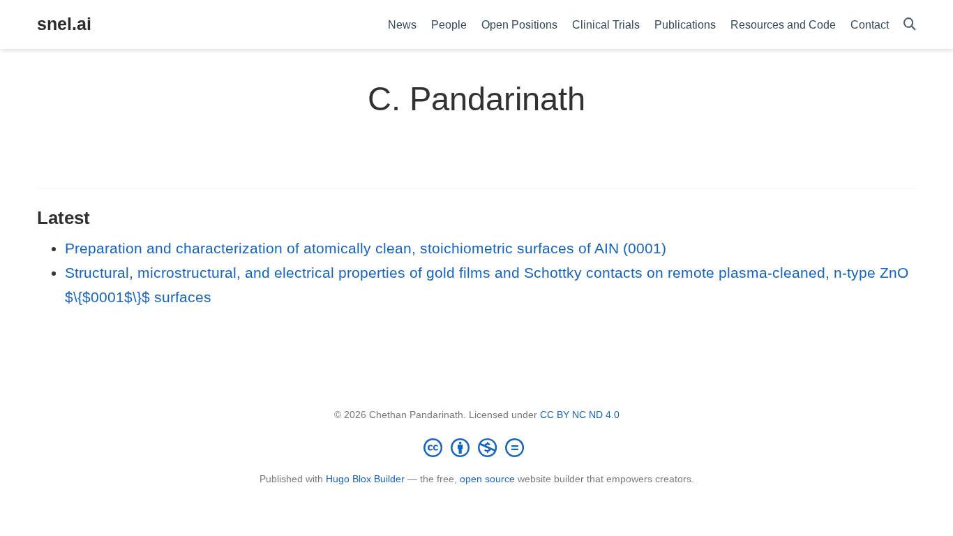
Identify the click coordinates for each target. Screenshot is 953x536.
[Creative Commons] (476, 447)
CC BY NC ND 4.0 (580, 414)
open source (487, 478)
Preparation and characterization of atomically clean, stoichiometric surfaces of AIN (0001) (365, 248)
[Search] (909, 25)
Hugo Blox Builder (365, 478)
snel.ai (64, 24)
